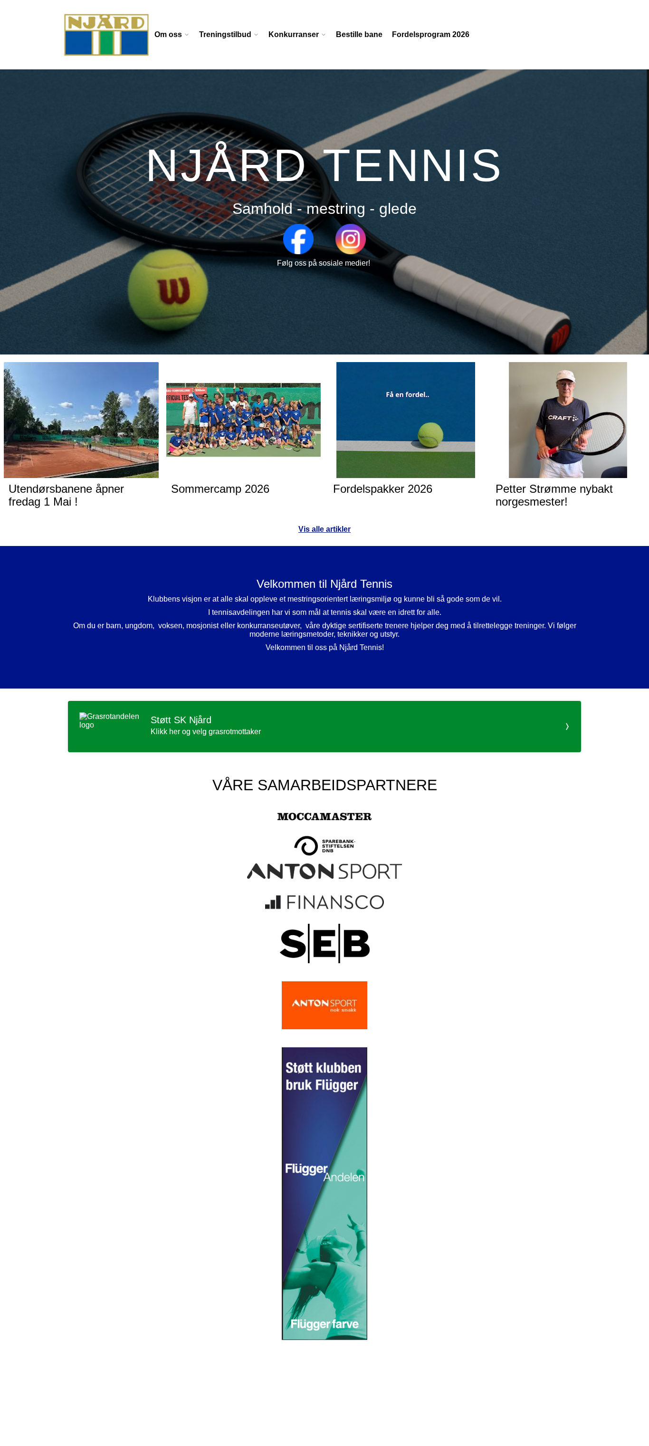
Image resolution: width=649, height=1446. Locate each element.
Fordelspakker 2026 (382, 488)
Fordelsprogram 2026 (430, 34)
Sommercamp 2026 (220, 488)
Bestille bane (359, 34)
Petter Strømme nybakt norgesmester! (554, 495)
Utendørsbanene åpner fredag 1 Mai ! (66, 495)
